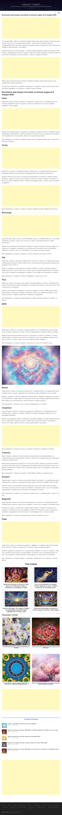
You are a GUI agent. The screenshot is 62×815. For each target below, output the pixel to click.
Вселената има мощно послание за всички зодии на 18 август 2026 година (46, 609)
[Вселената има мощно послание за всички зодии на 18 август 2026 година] (45, 598)
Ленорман (15, 805)
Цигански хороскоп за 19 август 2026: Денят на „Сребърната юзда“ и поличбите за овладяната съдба (16, 586)
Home (4, 805)
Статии (33, 564)
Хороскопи (49, 805)
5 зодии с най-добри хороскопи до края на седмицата (22, 723)
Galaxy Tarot (31, 4)
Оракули (29, 805)
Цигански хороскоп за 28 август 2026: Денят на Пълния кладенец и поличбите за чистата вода (32, 730)
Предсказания (31, 807)
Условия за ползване (41, 807)
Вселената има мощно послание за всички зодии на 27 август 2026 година (27, 742)
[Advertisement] (31, 28)
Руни (44, 805)
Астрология (56, 805)
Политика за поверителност (53, 807)
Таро (9, 805)
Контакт (30, 808)
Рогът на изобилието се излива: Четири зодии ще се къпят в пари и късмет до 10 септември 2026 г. (46, 586)
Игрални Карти (37, 805)
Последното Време (22, 807)
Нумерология (13, 807)
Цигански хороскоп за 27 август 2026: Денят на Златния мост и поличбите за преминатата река (32, 749)
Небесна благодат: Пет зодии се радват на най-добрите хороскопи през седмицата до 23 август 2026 (16, 610)
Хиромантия (5, 807)
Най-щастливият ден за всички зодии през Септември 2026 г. (24, 736)
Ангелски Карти (22, 805)
